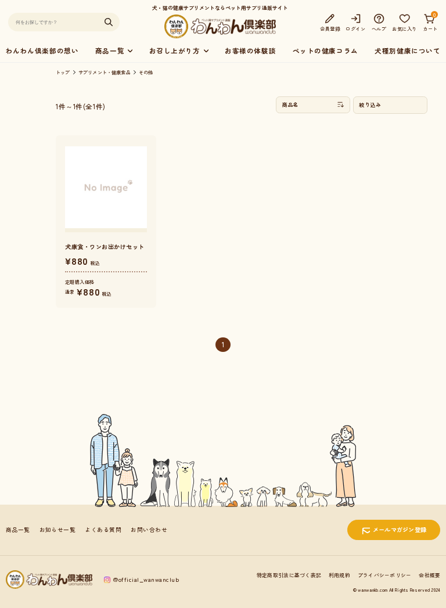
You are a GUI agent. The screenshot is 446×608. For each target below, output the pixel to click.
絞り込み (370, 105)
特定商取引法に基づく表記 (289, 575)
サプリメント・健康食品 (104, 72)
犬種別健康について (407, 50)
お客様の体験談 (250, 50)
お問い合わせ (149, 530)
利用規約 (339, 575)
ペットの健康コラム (325, 50)
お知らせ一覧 (57, 530)
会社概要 (429, 575)
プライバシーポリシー (385, 575)
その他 (146, 72)
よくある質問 (103, 530)
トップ (63, 72)
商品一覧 (18, 530)
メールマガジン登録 (400, 529)
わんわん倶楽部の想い (42, 50)
